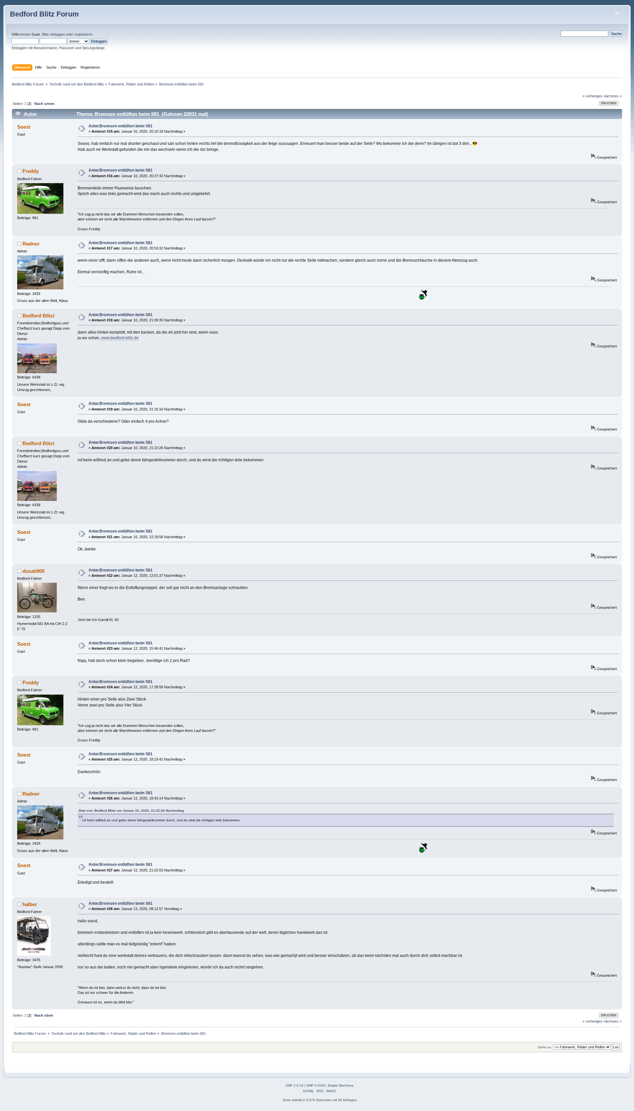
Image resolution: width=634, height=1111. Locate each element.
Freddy (30, 171)
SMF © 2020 (316, 1085)
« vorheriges (592, 96)
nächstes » (612, 96)
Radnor (31, 243)
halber (29, 904)
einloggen (57, 34)
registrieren (83, 34)
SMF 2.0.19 (294, 1085)
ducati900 (33, 571)
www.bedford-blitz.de (120, 338)
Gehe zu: (545, 1047)
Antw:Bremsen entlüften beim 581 (120, 126)
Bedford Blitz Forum (44, 14)
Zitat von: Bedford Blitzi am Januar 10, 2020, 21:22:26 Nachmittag (131, 810)
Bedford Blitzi (38, 315)
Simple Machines (340, 1085)
